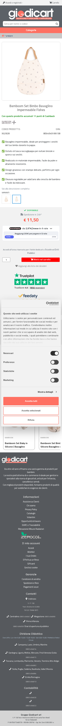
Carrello (55, 2)
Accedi (13, 2)
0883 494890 (50, 616)
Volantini (31, 517)
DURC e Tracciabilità (31, 525)
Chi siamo (31, 505)
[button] (57, 431)
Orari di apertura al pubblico (36, 626)
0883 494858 (18, 626)
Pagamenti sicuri (31, 587)
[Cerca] (56, 23)
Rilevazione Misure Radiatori (31, 529)
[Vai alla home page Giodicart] (31, 14)
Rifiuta (31, 420)
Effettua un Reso (31, 559)
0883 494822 (31, 705)
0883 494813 (31, 681)
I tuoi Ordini (31, 555)
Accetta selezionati (31, 410)
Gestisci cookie (31, 567)
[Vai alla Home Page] (3, 35)
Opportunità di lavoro (31, 521)
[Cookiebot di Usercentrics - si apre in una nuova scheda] (46, 303)
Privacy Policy (31, 509)
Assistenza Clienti (31, 501)
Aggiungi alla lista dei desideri (32, 266)
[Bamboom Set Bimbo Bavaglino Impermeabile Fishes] (16, 199)
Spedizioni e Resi (31, 583)
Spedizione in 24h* (32, 214)
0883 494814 (31, 649)
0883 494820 (31, 697)
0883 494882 (31, 665)
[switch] (54, 362)
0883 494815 (31, 657)
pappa (9, 35)
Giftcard (31, 563)
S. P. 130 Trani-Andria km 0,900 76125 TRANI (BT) (31, 607)
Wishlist (31, 552)
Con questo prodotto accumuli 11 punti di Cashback (28, 116)
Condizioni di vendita (31, 579)
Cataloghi (31, 513)
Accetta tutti (31, 401)
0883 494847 (25, 616)
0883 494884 (31, 673)
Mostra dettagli (45, 392)
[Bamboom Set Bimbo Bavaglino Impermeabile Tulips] (6, 199)
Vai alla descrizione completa (15, 188)
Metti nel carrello (41, 259)
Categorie (31, 30)
